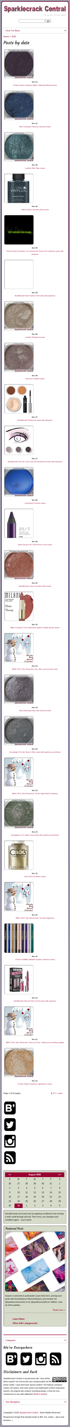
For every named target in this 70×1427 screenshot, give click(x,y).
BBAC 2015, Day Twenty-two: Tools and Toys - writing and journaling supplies (35, 1042)
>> (59, 1174)
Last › (60, 1093)
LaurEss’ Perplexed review (35, 337)
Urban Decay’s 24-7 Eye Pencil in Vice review (35, 545)
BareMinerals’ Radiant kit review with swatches (35, 420)
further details (40, 1394)
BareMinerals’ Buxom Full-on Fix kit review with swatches (35, 1001)
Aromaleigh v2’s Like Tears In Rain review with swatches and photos (35, 752)
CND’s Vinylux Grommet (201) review (35, 210)
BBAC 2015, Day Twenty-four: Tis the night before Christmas (35, 793)
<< (9, 1174)
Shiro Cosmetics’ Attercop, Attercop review (35, 127)
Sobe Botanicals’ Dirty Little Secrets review (35, 710)
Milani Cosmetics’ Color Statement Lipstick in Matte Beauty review (34, 627)
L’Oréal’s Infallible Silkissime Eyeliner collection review (35, 959)
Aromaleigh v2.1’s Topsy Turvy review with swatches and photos (35, 835)
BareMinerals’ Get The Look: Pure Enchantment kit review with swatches (35, 462)
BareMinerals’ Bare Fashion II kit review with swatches (35, 296)
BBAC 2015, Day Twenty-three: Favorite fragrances (35, 918)
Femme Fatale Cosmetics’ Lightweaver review (35, 1084)
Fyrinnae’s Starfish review (34, 379)
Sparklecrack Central (29, 1412)
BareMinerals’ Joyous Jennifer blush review (35, 586)
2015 (14, 36)
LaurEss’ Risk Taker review (35, 168)
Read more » (59, 1310)
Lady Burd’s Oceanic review (35, 503)
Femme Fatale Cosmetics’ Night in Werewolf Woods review (35, 85)
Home (6, 36)
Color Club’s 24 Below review (35, 876)
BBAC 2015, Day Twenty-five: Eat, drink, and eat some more (35, 669)
